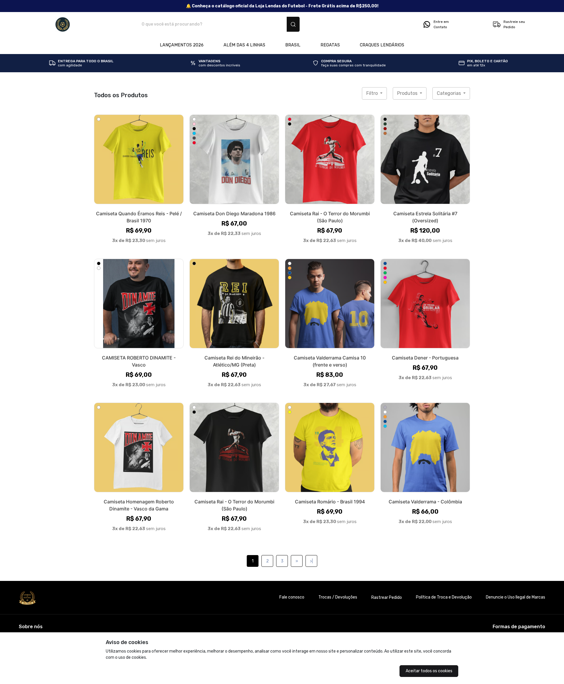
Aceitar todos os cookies (429, 670)
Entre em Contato (441, 24)
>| (311, 561)
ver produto (139, 159)
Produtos (408, 93)
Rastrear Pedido (386, 597)
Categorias (449, 93)
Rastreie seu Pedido (514, 24)
